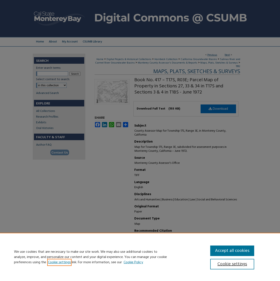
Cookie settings (59, 262)
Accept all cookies (232, 250)
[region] (140, 257)
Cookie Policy (133, 262)
